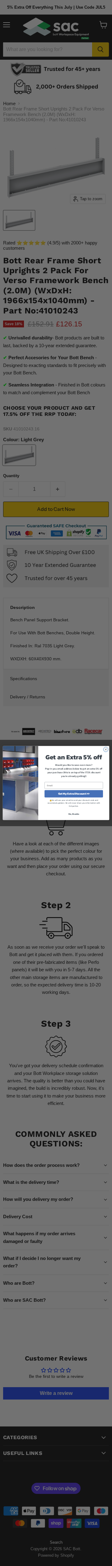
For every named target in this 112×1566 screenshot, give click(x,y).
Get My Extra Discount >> (74, 794)
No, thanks (73, 814)
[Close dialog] (105, 749)
